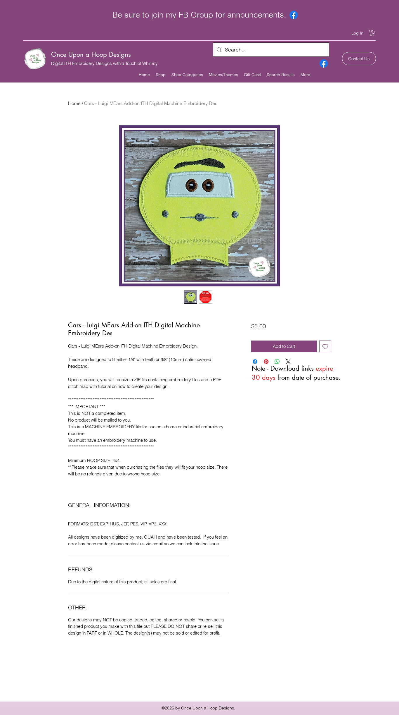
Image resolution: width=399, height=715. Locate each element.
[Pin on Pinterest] (266, 361)
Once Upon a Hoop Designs (91, 54)
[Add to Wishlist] (325, 347)
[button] (372, 33)
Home (74, 103)
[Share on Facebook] (255, 361)
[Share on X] (288, 361)
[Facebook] (293, 14)
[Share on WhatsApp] (277, 361)
